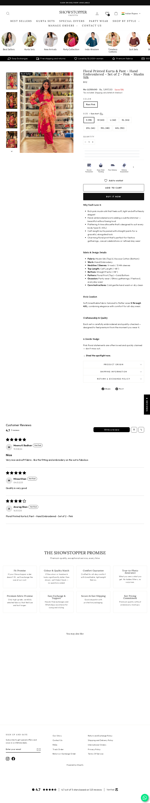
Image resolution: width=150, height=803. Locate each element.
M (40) (100, 120)
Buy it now (113, 196)
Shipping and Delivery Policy (100, 740)
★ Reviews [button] (147, 404)
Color (87, 99)
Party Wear (98, 21)
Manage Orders (62, 25)
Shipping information (113, 372)
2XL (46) (90, 128)
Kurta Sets (45, 21)
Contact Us (92, 25)
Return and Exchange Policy (100, 735)
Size (91, 114)
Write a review (111, 429)
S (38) (89, 120)
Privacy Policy (94, 749)
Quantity (88, 137)
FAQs (55, 745)
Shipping (98, 92)
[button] (107, 13)
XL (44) (125, 120)
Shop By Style (125, 21)
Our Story (57, 735)
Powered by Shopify (75, 765)
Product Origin (114, 364)
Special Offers (72, 21)
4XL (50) (119, 128)
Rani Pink (90, 104)
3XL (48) (105, 128)
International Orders (97, 745)
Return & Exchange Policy (113, 379)
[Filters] (134, 429)
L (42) (113, 120)
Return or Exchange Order (64, 754)
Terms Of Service (95, 754)
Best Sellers (21, 21)
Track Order (58, 749)
